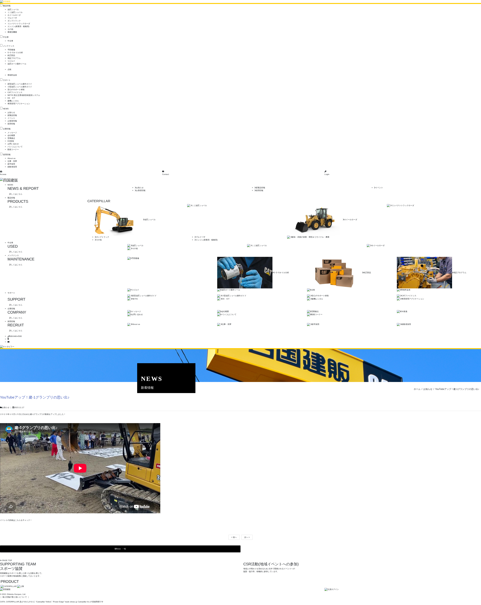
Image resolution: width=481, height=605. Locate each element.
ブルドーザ (12, 18)
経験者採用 (12, 167)
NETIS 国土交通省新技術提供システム (24, 95)
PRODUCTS (18, 201)
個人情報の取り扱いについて (14, 597)
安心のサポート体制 (16, 89)
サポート (7, 80)
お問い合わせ (13, 144)
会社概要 (11, 135)
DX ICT (11, 98)
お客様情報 (12, 121)
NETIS (135, 299)
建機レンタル (13, 101)
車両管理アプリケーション (19, 104)
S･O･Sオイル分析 (15, 52)
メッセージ (12, 133)
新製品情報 (12, 115)
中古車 (6, 37)
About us (11, 158)
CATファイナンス (15, 92)
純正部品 (11, 55)
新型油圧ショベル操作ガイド (20, 84)
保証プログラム (14, 58)
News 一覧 (121, 549)
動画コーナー (13, 149)
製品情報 (7, 6)
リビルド (11, 61)
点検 (9, 69)
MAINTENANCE (21, 259)
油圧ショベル (13, 9)
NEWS (6, 109)
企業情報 (7, 129)
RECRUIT (16, 325)
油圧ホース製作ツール (17, 64)
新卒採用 (11, 164)
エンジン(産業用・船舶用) (18, 26)
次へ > (247, 537)
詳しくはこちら (15, 194)
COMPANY (17, 312)
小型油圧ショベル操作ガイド (20, 87)
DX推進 (11, 141)
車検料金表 (12, 75)
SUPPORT (16, 299)
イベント (11, 118)
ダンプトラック (14, 21)
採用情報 (11, 124)
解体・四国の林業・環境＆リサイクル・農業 (310, 237)
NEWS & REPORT (23, 188)
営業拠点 (11, 138)
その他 (10, 29)
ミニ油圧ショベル (15, 12)
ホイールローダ (14, 15)
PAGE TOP (7, 560)
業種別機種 (12, 32)
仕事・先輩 (12, 161)
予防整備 (11, 50)
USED (13, 246)
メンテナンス (8, 46)
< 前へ (234, 537)
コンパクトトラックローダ (19, 24)
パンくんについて (15, 147)
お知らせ (11, 112)
